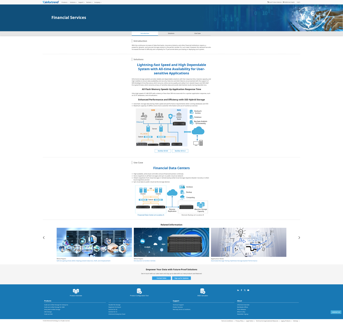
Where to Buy (241, 312)
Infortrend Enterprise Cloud (117, 314)
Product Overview (76, 296)
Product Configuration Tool (139, 296)
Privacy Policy (239, 321)
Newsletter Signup (242, 314)
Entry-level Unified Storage (52, 309)
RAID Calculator (202, 296)
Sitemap (295, 321)
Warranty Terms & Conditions (181, 309)
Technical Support (178, 305)
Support (81, 2)
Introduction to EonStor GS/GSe (67, 261)
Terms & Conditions (227, 321)
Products (64, 2)
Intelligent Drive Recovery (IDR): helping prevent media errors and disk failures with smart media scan (245, 261)
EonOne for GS (113, 309)
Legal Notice (249, 321)
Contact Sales (161, 278)
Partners (89, 2)
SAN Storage (48, 312)
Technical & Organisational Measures (267, 321)
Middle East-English (289, 2)
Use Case (197, 33)
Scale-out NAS (48, 314)
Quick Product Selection (275, 2)
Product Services (178, 307)
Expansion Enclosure (115, 307)
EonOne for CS (113, 312)
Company (97, 2)
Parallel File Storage (114, 305)
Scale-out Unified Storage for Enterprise (56, 305)
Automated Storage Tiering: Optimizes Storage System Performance (157, 261)
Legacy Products (286, 321)
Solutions (73, 2)
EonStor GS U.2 (180, 151)
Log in (298, 2)
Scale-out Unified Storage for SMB (54, 307)
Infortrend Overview (243, 305)
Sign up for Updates (182, 278)
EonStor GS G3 (163, 151)
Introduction (145, 33)
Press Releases (241, 309)
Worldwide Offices (242, 307)
